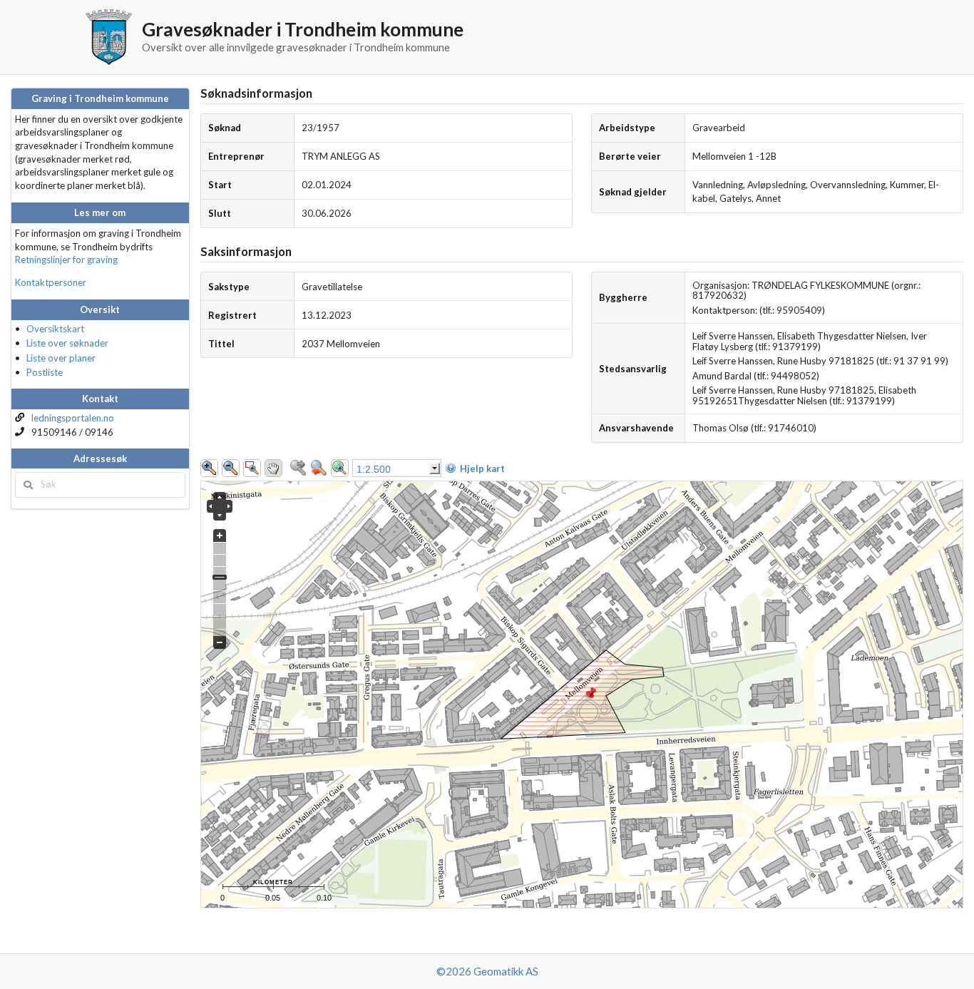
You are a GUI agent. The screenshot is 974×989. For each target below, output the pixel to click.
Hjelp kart (482, 468)
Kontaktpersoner (50, 282)
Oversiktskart (55, 328)
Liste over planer (61, 358)
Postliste (44, 372)
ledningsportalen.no (72, 418)
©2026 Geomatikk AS (487, 971)
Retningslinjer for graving (66, 259)
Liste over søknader (67, 343)
